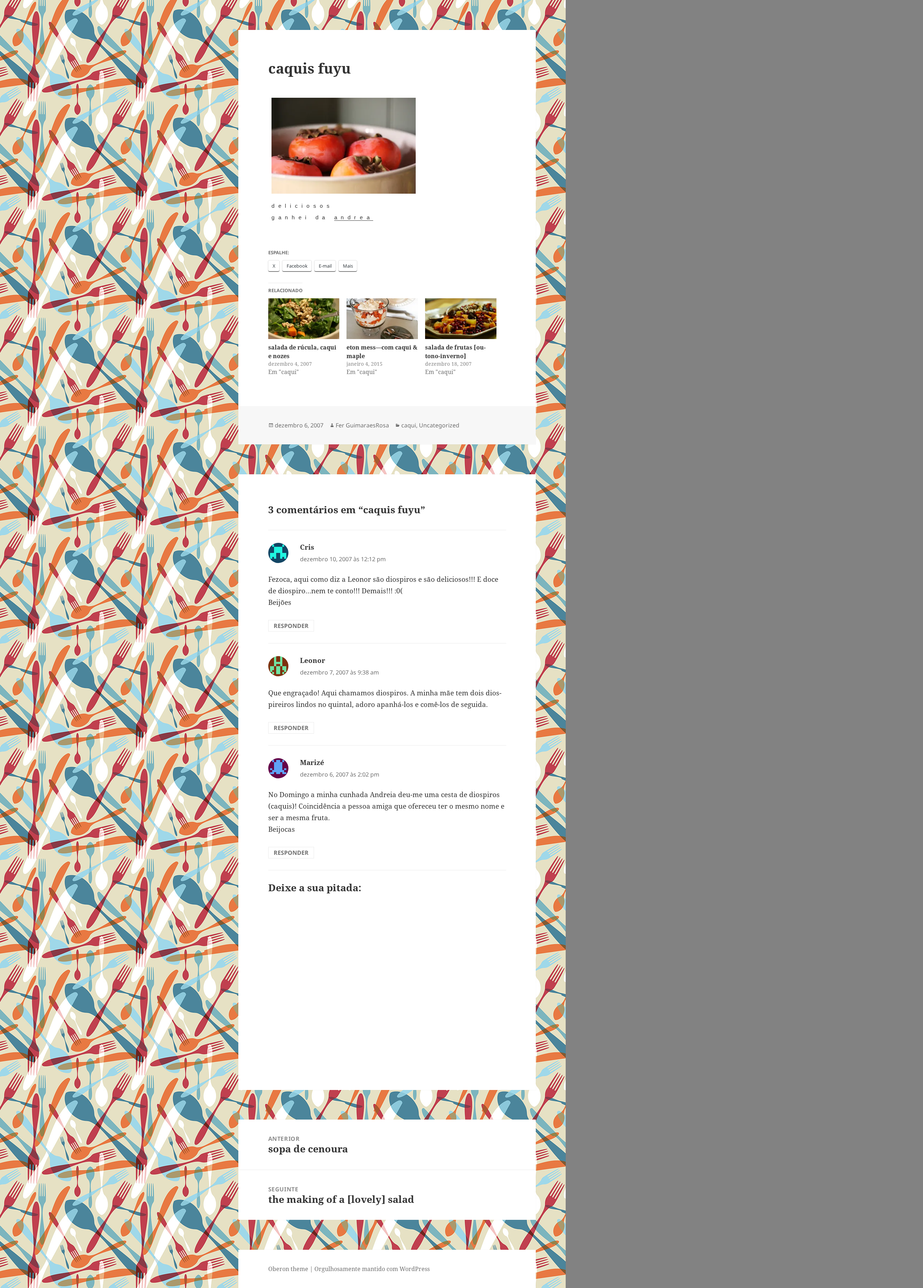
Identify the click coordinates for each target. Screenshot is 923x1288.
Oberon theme (288, 1269)
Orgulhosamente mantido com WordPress (372, 1269)
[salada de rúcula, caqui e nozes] (304, 318)
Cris (307, 547)
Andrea (354, 217)
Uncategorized (439, 425)
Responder (291, 626)
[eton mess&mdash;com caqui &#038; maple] (382, 318)
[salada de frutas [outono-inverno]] (460, 318)
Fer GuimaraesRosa (362, 425)
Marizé (312, 762)
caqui (408, 425)
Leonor (312, 660)
